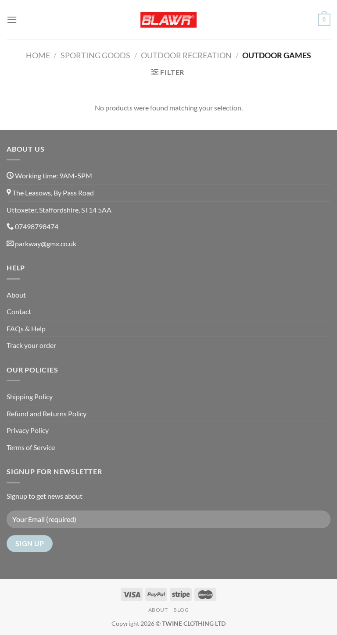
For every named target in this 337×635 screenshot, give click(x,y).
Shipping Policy (30, 396)
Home (38, 55)
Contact (19, 311)
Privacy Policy (28, 430)
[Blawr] (168, 20)
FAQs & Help (26, 328)
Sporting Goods (95, 55)
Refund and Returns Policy (46, 413)
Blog (181, 610)
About (16, 295)
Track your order (31, 345)
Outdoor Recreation (186, 55)
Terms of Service (31, 447)
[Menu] (12, 19)
